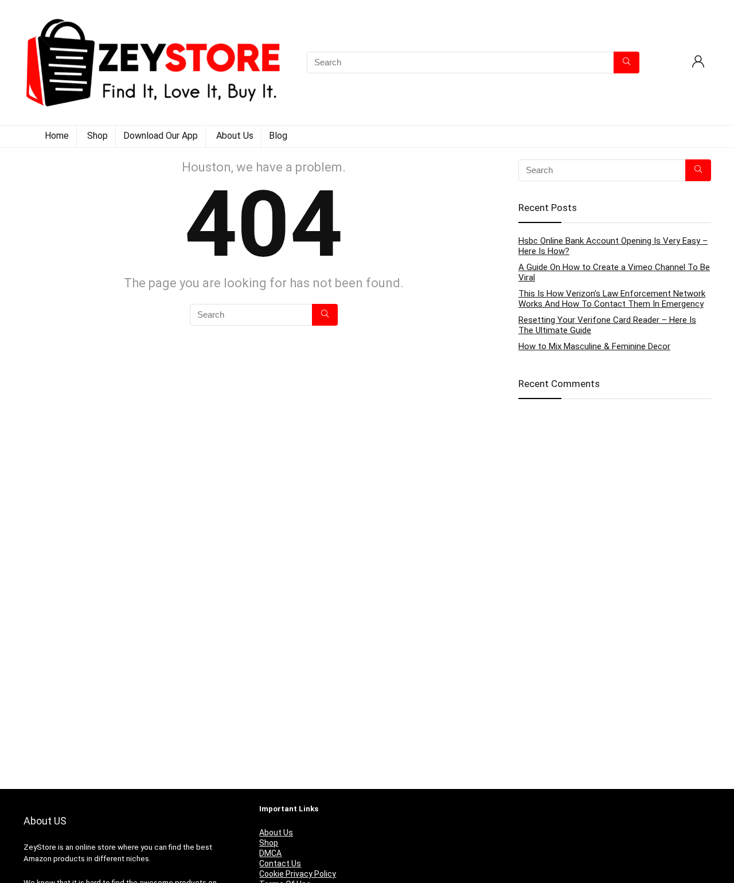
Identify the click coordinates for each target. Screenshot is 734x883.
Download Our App (160, 135)
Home (57, 135)
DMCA (270, 853)
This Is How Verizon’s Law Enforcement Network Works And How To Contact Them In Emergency (611, 298)
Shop (97, 135)
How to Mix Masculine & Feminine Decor (594, 346)
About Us (234, 135)
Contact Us (280, 863)
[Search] (626, 62)
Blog (278, 135)
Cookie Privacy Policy (297, 873)
